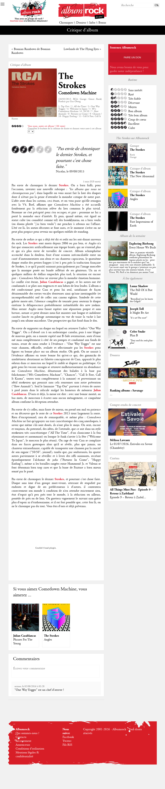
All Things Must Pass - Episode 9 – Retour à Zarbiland (131, 491)
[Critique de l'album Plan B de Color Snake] (118, 348)
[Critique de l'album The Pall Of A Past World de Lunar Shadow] (118, 302)
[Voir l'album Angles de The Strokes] (56, 630)
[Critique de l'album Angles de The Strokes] (118, 207)
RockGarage (133, 156)
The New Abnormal (142, 176)
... (111, 394)
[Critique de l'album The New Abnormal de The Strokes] (118, 185)
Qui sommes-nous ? (27, 733)
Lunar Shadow (139, 286)
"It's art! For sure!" (138, 317)
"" (132, 266)
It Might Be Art (139, 313)
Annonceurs (23, 745)
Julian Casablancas (24, 636)
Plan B (134, 335)
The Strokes (72, 81)
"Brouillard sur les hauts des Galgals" (141, 300)
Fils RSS (67, 745)
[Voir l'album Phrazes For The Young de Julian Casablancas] (25, 630)
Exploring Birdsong (141, 243)
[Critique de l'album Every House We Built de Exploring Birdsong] (118, 260)
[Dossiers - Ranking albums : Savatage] (132, 385)
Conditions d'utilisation (30, 749)
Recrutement (23, 741)
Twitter (67, 741)
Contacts (21, 737)
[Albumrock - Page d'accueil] (82, 18)
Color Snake (137, 331)
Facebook (68, 737)
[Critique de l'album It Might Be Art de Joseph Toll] (118, 325)
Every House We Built (142, 248)
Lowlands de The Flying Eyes (81, 49)
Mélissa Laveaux (120, 440)
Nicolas (60, 171)
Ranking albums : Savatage (126, 390)
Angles (48, 640)
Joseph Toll (137, 309)
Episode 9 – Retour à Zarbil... (128, 497)
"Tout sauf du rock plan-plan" (141, 342)
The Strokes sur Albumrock (132, 138)
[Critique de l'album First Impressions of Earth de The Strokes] (118, 230)
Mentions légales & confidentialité (27, 754)
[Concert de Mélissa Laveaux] (132, 435)
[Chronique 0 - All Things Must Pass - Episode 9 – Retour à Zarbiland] (132, 477)
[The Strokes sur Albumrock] (118, 162)
